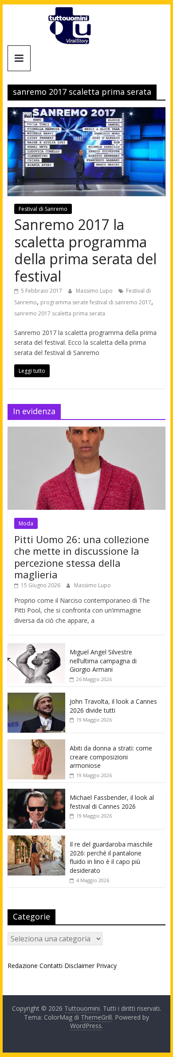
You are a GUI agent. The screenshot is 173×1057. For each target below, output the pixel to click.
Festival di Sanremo (43, 209)
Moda (26, 523)
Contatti (51, 965)
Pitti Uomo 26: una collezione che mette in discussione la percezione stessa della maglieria (81, 557)
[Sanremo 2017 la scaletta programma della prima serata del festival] (86, 112)
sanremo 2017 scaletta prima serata (59, 313)
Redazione (23, 965)
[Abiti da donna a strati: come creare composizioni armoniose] (36, 744)
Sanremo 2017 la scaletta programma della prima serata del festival (85, 250)
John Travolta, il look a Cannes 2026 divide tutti (113, 705)
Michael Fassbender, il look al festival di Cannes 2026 (112, 802)
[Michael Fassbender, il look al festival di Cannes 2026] (36, 793)
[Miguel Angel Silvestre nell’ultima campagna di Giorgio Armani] (36, 648)
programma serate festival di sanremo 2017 (95, 302)
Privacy (106, 965)
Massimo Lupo (95, 291)
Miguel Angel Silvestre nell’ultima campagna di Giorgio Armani (103, 661)
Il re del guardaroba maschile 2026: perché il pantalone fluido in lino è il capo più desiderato (111, 857)
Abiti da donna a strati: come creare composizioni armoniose (111, 757)
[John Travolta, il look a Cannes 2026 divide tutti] (36, 697)
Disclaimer (79, 965)
